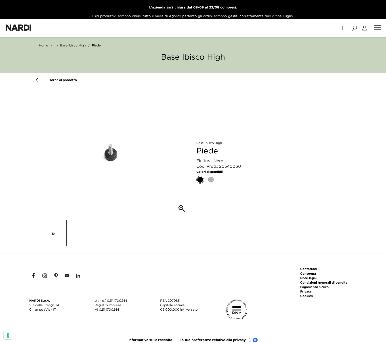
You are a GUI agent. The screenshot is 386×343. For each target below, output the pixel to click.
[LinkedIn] (78, 275)
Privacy (306, 291)
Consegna (308, 273)
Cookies (306, 295)
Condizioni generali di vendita (323, 282)
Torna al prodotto (62, 80)
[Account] (364, 28)
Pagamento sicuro (314, 287)
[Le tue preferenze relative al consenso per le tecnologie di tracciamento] (8, 335)
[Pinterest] (56, 275)
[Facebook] (33, 275)
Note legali (308, 278)
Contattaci (308, 268)
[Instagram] (44, 275)
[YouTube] (67, 275)
